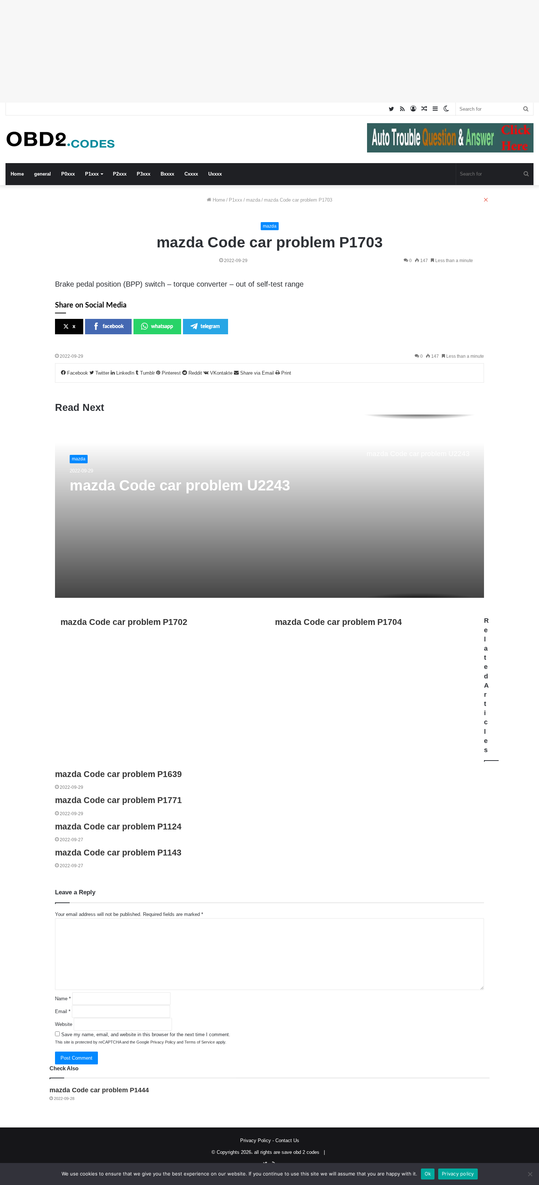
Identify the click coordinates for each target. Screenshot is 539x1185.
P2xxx (119, 174)
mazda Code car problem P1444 (99, 1090)
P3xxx (143, 174)
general (42, 174)
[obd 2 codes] (60, 139)
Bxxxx (167, 174)
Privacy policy (458, 1174)
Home (17, 174)
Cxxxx (191, 174)
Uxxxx (215, 174)
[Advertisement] (220, 51)
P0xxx (68, 174)
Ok (428, 1174)
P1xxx (92, 174)
